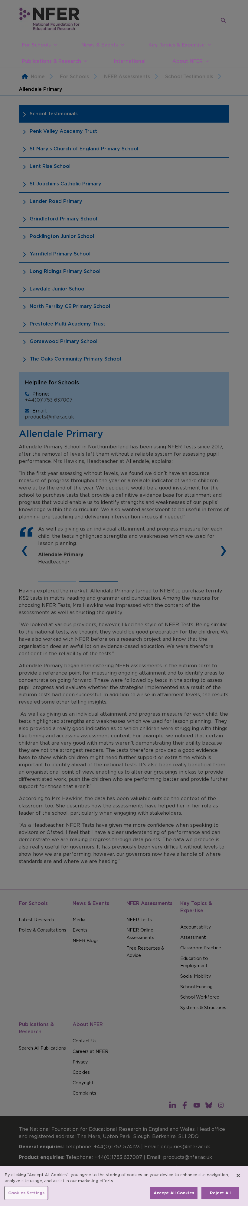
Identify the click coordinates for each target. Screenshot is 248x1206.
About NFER (187, 61)
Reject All (220, 1192)
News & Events (99, 45)
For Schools (36, 45)
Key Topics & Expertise (176, 45)
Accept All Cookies (174, 1192)
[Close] (238, 1175)
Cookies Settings (26, 1192)
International (129, 61)
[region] (124, 1186)
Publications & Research (51, 61)
